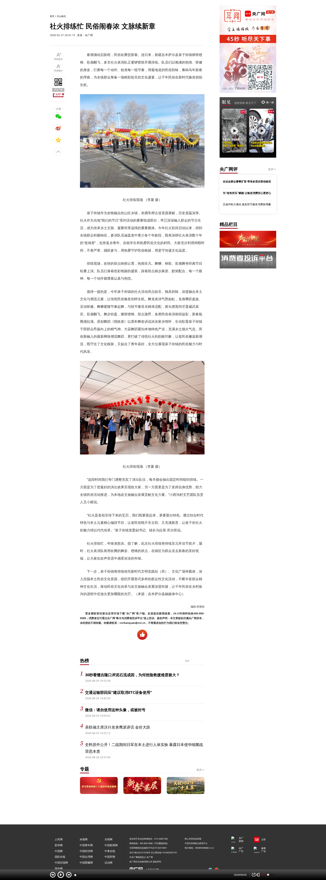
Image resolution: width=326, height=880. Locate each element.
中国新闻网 (111, 845)
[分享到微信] (58, 116)
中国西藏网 (86, 862)
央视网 (84, 839)
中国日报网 (61, 862)
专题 (84, 769)
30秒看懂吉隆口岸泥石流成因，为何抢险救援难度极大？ (132, 674)
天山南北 (61, 16)
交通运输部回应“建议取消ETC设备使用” (118, 692)
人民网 (59, 839)
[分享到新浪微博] (58, 128)
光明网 (108, 839)
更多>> (200, 769)
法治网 (108, 862)
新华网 (59, 845)
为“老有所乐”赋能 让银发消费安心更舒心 (247, 193)
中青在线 (110, 851)
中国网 (59, 851)
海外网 (59, 868)
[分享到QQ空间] (58, 140)
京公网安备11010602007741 (164, 852)
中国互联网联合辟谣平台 (196, 843)
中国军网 (110, 856)
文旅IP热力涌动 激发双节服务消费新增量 (247, 204)
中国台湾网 (86, 856)
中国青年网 (86, 845)
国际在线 (60, 856)
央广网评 (229, 169)
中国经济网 (86, 851)
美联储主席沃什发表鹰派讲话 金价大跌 (117, 727)
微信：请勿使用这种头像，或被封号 (115, 709)
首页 (52, 16)
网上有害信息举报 (193, 838)
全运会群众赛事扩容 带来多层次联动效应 (247, 181)
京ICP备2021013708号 (139, 852)
